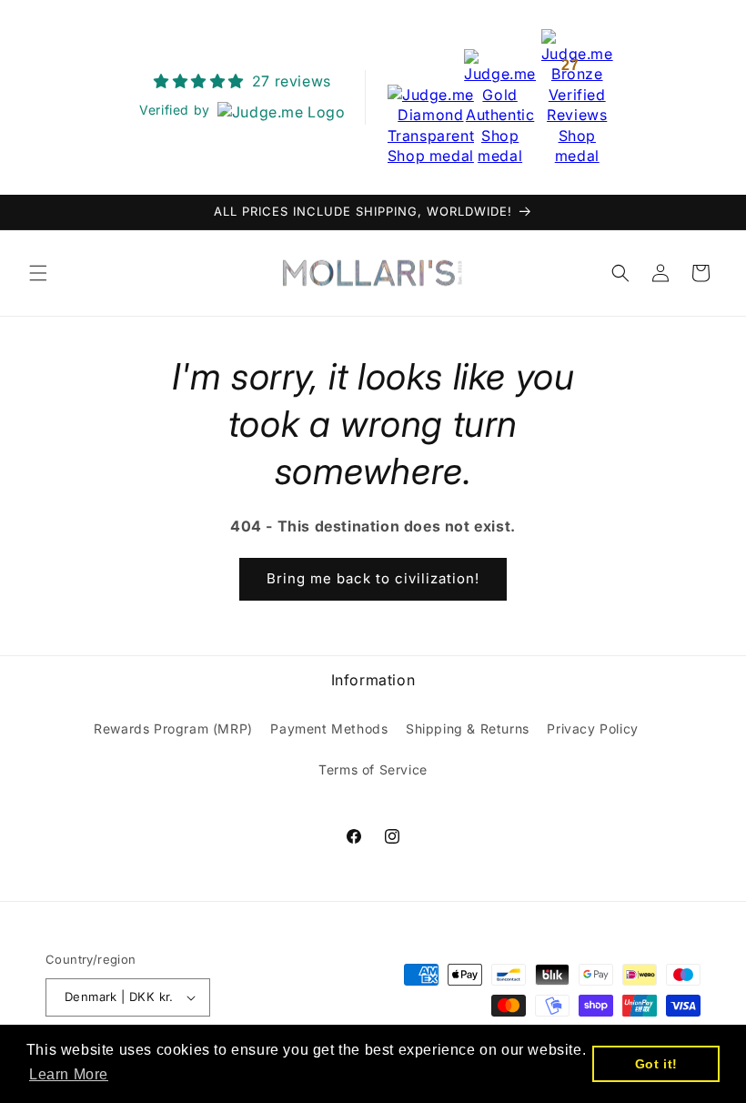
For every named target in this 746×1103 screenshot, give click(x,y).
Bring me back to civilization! (373, 578)
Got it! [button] (656, 1064)
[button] (38, 273)
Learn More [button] (68, 1074)
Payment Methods (329, 728)
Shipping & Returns (467, 728)
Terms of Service (373, 769)
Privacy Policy (592, 728)
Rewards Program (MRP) (173, 728)
